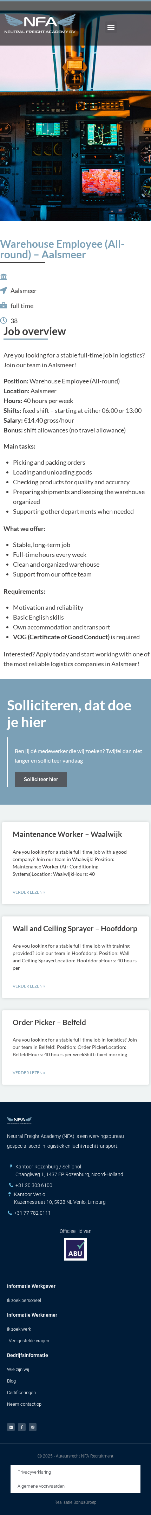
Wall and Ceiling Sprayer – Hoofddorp (75, 928)
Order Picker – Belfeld (49, 1022)
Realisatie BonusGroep (75, 1502)
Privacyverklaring (34, 1472)
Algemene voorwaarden (41, 1486)
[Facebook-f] (22, 1427)
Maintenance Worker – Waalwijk (67, 834)
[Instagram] (33, 1427)
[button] (111, 27)
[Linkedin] (11, 1427)
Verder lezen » (29, 892)
